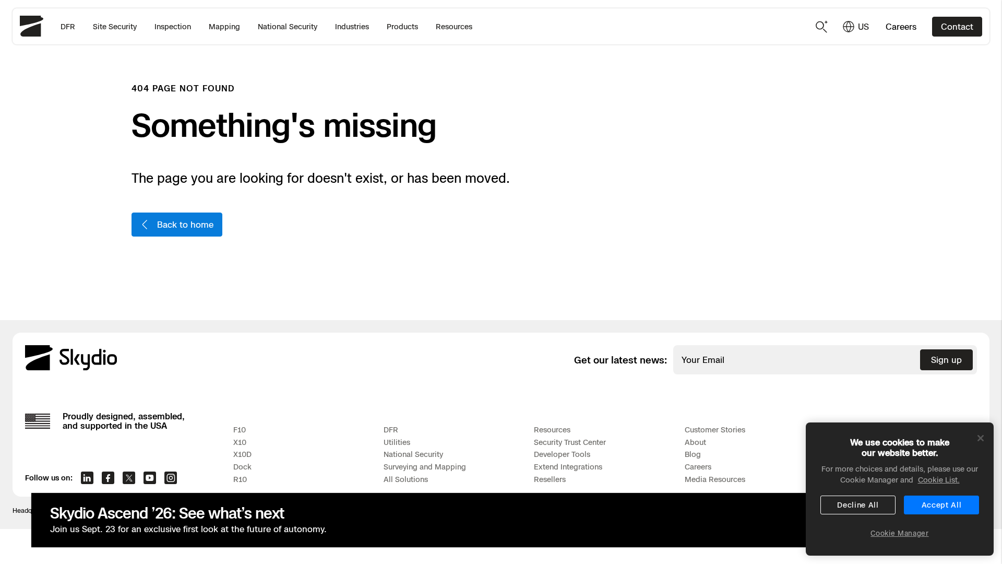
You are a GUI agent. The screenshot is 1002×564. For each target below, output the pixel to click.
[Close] (980, 438)
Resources (454, 26)
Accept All (942, 504)
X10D (242, 454)
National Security (287, 26)
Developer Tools (562, 454)
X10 (239, 442)
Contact (957, 26)
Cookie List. (939, 479)
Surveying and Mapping (425, 466)
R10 (240, 479)
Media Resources (715, 479)
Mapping (224, 26)
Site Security (115, 26)
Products (402, 26)
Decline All (858, 504)
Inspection (172, 26)
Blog (693, 454)
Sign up (946, 360)
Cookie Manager (899, 533)
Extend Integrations (568, 466)
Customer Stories (715, 429)
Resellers (550, 479)
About (695, 442)
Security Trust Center (570, 442)
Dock (242, 466)
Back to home (185, 224)
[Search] (822, 27)
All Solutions (406, 479)
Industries (352, 26)
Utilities (397, 442)
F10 (239, 429)
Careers (901, 26)
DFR (68, 26)
